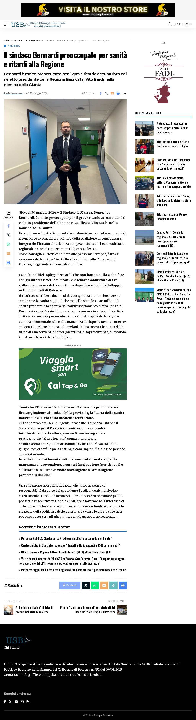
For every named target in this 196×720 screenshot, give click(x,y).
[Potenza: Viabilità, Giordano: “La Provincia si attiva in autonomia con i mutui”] (144, 165)
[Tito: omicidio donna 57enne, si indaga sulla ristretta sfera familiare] (144, 201)
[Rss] (27, 702)
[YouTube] (16, 702)
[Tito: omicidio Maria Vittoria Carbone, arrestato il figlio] (144, 146)
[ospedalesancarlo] (98, 30)
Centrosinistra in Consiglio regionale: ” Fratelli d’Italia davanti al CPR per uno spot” (70, 545)
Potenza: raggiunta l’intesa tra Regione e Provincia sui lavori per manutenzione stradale (73, 570)
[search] (169, 24)
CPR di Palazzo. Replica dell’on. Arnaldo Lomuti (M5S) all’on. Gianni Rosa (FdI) (66, 552)
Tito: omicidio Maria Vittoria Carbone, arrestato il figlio (173, 143)
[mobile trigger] (7, 24)
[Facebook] (5, 702)
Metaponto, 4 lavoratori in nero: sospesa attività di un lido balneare (172, 127)
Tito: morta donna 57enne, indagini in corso (172, 216)
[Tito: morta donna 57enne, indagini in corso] (144, 219)
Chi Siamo (12, 647)
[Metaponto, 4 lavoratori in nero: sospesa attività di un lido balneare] (144, 128)
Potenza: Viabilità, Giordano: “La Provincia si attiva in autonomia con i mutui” (67, 538)
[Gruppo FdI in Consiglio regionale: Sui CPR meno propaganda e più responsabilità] (144, 237)
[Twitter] (10, 702)
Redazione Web (13, 93)
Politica (14, 46)
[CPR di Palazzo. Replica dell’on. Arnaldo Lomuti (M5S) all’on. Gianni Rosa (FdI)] (144, 276)
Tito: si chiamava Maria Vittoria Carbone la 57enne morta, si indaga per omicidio (174, 182)
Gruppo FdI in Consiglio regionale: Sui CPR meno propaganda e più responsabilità (171, 238)
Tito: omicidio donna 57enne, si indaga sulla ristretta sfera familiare (174, 200)
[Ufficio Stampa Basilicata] (38, 24)
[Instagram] (22, 702)
